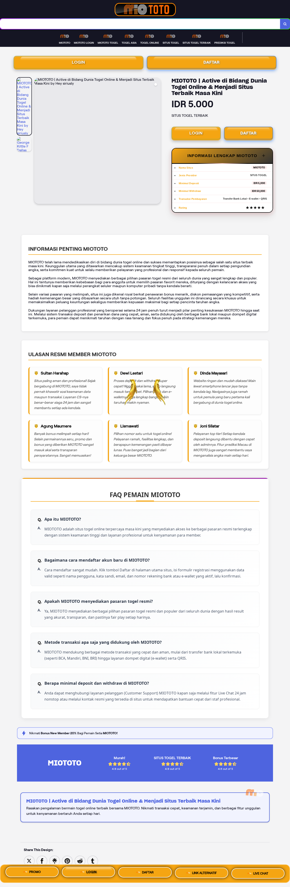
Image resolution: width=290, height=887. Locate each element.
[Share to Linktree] (54, 861)
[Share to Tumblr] (92, 861)
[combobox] (140, 24)
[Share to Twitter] (29, 861)
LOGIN (78, 62)
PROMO (35, 873)
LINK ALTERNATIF (204, 873)
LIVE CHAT (260, 872)
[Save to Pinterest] (67, 861)
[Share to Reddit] (80, 861)
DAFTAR (211, 62)
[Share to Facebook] (41, 861)
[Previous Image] (37, 141)
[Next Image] (157, 141)
